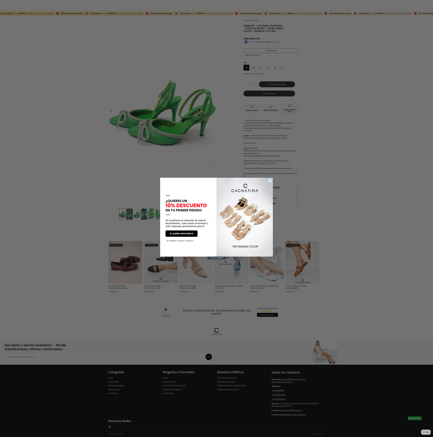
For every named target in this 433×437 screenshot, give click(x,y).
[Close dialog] (270, 181)
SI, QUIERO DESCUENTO (181, 233)
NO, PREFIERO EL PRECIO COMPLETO (180, 241)
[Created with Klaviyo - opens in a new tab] (216, 258)
